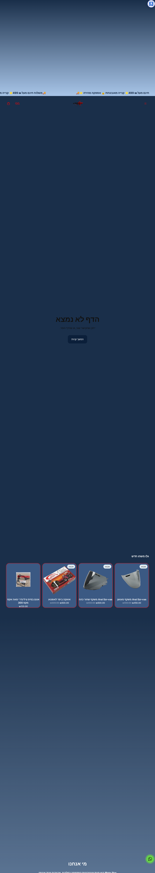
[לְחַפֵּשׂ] (18, 103)
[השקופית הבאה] (46, 580)
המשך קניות (77, 339)
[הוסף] (144, 592)
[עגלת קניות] (8, 103)
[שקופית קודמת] (73, 580)
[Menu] (145, 103)
